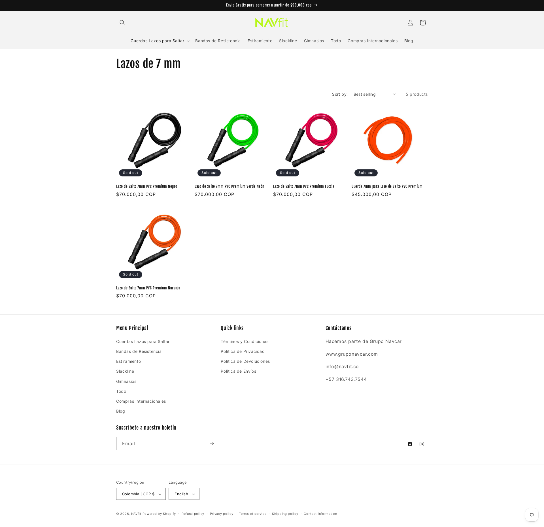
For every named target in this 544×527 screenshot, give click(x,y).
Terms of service (252, 514)
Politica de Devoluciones (245, 361)
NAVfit (136, 514)
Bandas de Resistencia (139, 351)
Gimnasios (126, 381)
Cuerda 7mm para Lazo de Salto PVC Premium (387, 186)
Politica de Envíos (238, 371)
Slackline (125, 371)
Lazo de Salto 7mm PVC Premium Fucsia (304, 186)
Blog (120, 411)
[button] (122, 22)
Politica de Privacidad (243, 351)
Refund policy (193, 514)
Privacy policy (221, 514)
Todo (121, 391)
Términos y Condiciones (244, 341)
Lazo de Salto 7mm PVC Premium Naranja (148, 288)
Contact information (320, 514)
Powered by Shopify (159, 514)
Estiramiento (128, 361)
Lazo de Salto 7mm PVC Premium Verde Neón (229, 186)
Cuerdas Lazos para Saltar (143, 341)
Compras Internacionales (141, 400)
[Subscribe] (211, 443)
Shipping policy (285, 514)
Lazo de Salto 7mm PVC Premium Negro (146, 186)
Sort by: (340, 94)
